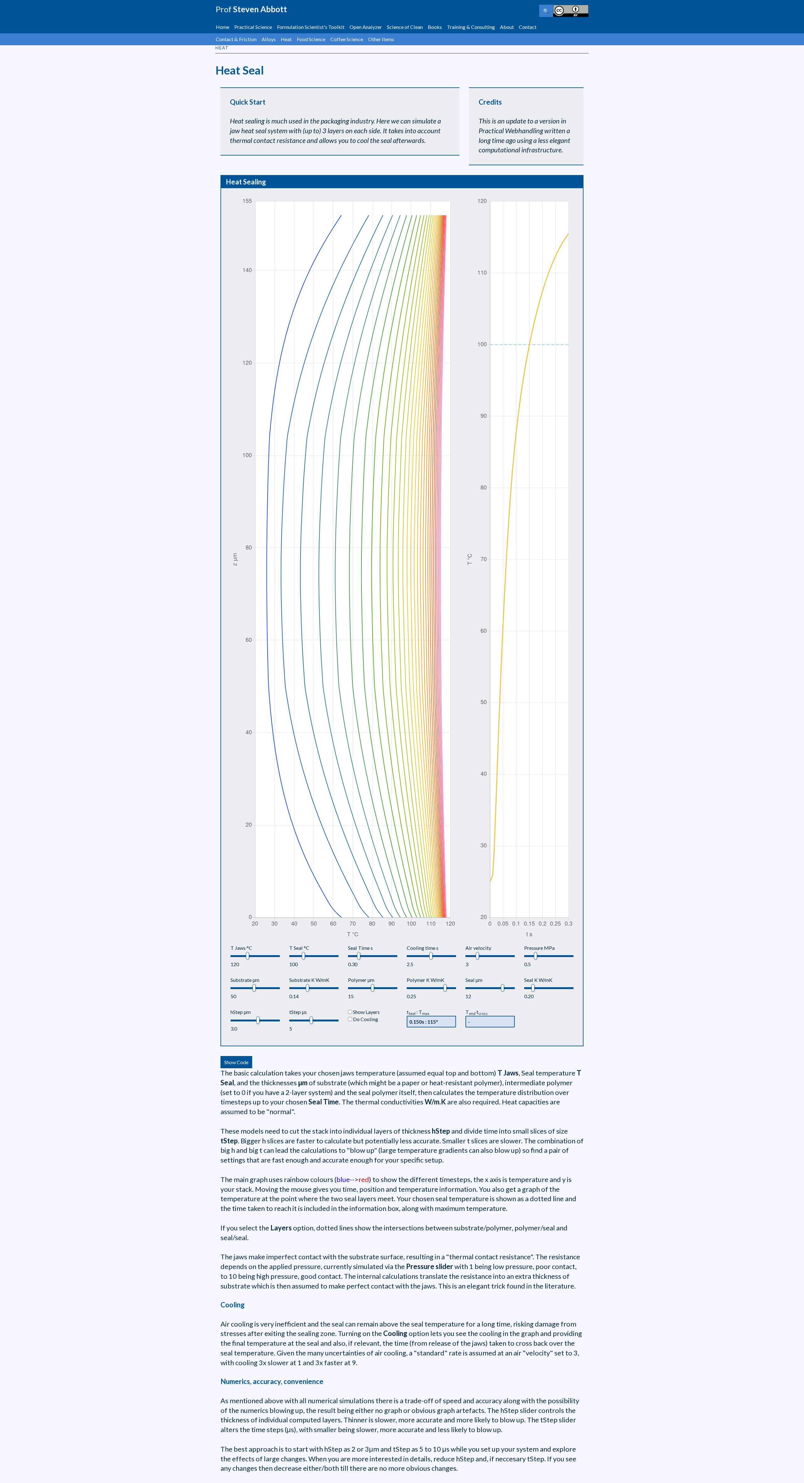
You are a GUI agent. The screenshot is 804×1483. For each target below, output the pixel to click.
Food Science (311, 39)
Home (222, 27)
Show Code (236, 1062)
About (507, 27)
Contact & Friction (236, 39)
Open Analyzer (366, 27)
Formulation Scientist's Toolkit (311, 27)
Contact (527, 27)
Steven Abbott (251, 9)
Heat (286, 39)
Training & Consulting (471, 27)
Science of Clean (405, 27)
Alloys (269, 39)
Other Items (381, 39)
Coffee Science (346, 39)
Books (435, 27)
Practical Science (253, 27)
